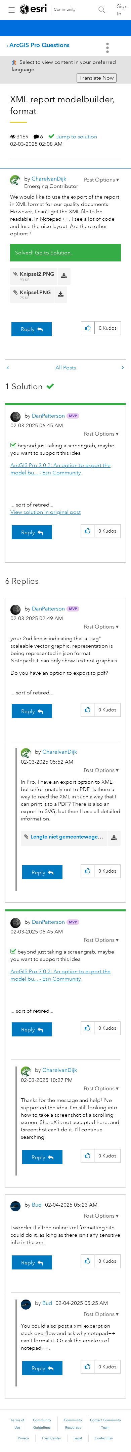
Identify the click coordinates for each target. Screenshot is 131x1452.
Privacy (23, 1438)
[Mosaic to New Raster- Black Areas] (8, 368)
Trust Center (51, 1438)
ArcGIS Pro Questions (39, 44)
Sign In (122, 10)
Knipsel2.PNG (37, 274)
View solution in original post (45, 512)
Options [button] (108, 47)
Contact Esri (104, 1438)
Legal (78, 1438)
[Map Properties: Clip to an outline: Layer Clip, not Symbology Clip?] (122, 368)
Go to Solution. (53, 252)
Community (65, 9)
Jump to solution (76, 136)
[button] (101, 180)
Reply (28, 329)
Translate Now (96, 78)
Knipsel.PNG (35, 292)
